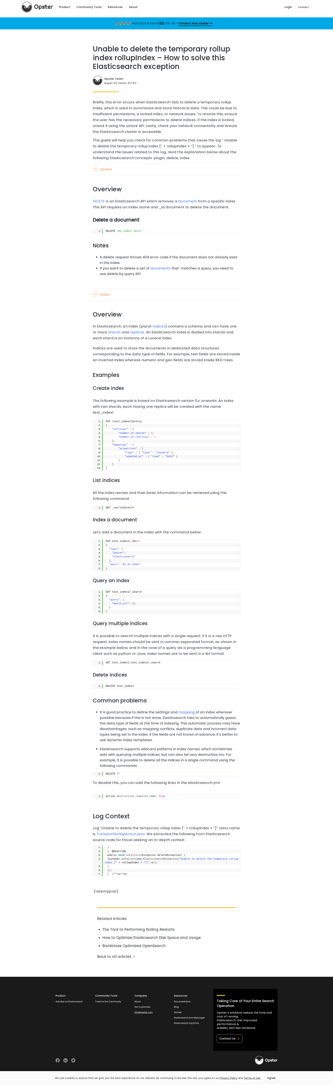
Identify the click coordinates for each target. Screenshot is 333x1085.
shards (114, 332)
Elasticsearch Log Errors (186, 1023)
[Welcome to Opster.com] (266, 1060)
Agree (271, 1078)
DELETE (99, 201)
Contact (303, 7)
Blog (176, 1006)
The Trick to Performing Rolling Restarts (138, 929)
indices (159, 326)
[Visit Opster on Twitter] (73, 1060)
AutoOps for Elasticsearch (69, 1001)
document (187, 201)
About (137, 1001)
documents (160, 268)
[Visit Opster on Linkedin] (65, 1060)
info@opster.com (143, 1012)
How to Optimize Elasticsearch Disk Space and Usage (151, 937)
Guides (178, 1012)
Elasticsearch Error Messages (189, 1017)
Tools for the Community (108, 1001)
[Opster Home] (37, 7)
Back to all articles (114, 956)
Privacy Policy (228, 1078)
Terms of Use (252, 1078)
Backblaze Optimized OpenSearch (134, 945)
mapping (186, 712)
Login (288, 7)
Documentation (182, 1001)
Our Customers (142, 1006)
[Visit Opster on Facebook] (58, 1060)
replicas (137, 332)
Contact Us (227, 1039)
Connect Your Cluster (194, 23)
